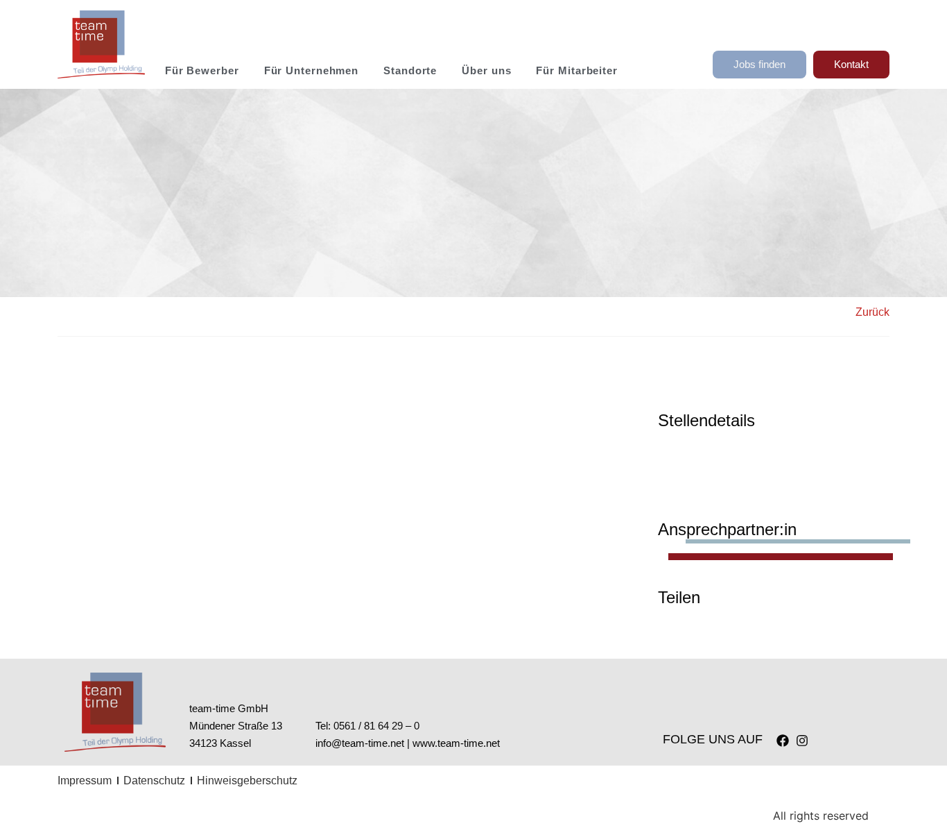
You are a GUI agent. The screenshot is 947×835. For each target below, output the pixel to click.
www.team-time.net (456, 743)
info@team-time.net (359, 743)
